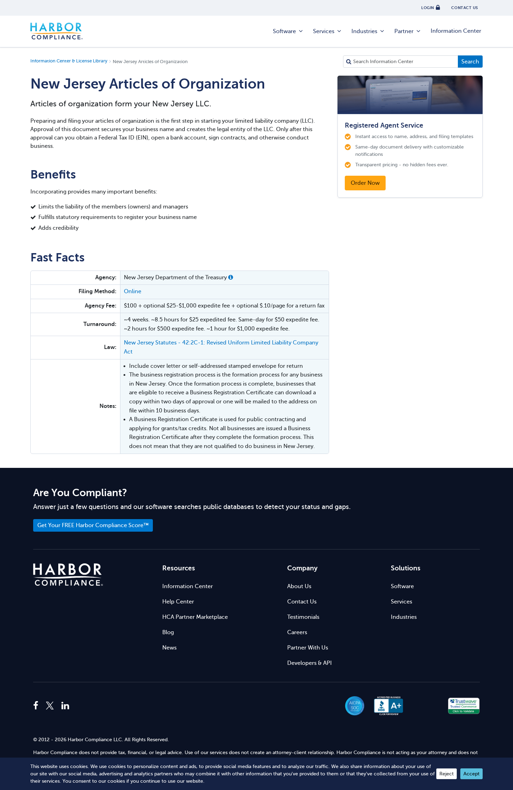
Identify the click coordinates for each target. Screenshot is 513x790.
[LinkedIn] (65, 706)
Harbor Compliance (56, 31)
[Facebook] (37, 706)
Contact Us (302, 602)
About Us (299, 586)
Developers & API (309, 663)
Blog (168, 632)
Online (132, 291)
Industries (364, 31)
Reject (446, 773)
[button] (230, 277)
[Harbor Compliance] (68, 574)
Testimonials (303, 617)
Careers (297, 632)
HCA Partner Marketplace (195, 617)
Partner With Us (307, 648)
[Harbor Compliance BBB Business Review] (385, 705)
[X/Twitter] (50, 706)
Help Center (178, 602)
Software (284, 31)
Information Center (456, 31)
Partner (404, 31)
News (169, 648)
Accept (471, 773)
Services (323, 31)
